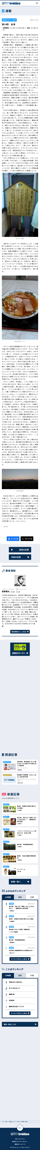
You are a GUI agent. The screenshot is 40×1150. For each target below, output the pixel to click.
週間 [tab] (20, 897)
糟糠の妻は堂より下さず (16, 1006)
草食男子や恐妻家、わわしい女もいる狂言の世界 (26, 776)
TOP (3, 1121)
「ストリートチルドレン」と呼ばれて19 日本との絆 (26, 832)
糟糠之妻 (12, 994)
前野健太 (6, 28)
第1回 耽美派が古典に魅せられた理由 (21, 919)
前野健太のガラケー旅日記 (9, 20)
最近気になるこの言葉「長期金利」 (20, 929)
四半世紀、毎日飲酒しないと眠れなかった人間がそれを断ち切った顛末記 (26, 763)
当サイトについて (20, 1139)
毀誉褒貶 (12, 1000)
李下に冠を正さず (14, 988)
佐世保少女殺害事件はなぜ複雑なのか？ (21, 950)
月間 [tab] (32, 897)
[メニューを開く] (37, 3)
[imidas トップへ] (11, 3)
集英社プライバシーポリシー (20, 1141)
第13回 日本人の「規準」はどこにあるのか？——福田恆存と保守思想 (27, 819)
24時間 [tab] (8, 897)
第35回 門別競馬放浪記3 (25, 844)
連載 (6, 1121)
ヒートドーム (21, 869)
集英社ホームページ (20, 1144)
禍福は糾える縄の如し (16, 982)
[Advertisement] (20, 683)
